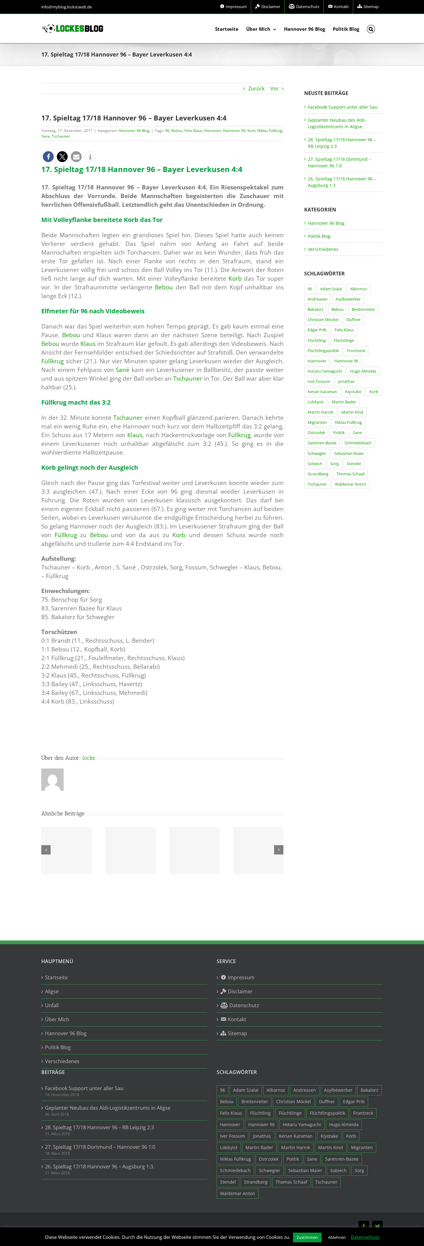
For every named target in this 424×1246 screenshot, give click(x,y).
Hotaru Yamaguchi (325, 371)
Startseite (56, 977)
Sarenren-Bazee (322, 443)
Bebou (177, 130)
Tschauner (61, 136)
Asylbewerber (348, 299)
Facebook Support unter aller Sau (342, 107)
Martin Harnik (320, 412)
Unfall (52, 1005)
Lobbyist (316, 402)
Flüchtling (317, 340)
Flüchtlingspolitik (323, 350)
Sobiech (315, 463)
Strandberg (318, 474)
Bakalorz (315, 309)
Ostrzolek (316, 432)
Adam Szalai (331, 289)
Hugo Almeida (363, 371)
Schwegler (317, 453)
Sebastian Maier (349, 453)
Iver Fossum (319, 381)
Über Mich (57, 1019)
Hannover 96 (234, 130)
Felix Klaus (193, 130)
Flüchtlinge (344, 340)
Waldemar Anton (350, 484)
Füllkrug (52, 361)
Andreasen (317, 299)
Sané (122, 370)
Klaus (88, 343)
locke (88, 757)
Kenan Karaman (322, 391)
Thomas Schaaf (350, 474)
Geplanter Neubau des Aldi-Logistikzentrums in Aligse (107, 1107)
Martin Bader (344, 402)
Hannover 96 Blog (134, 130)
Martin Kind (352, 412)
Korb (251, 130)
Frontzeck (356, 350)
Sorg (334, 463)
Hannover (212, 130)
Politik (339, 432)
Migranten (317, 422)
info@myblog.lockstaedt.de (66, 7)
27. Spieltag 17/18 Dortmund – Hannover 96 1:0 (100, 1147)
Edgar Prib (317, 330)
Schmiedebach (358, 443)
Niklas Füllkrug (269, 130)
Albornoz (358, 289)
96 (167, 130)
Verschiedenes (323, 249)
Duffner (353, 319)
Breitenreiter (363, 309)
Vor (274, 88)
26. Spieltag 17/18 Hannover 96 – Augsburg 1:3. (99, 1166)
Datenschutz (365, 1237)
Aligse (52, 991)
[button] (371, 28)
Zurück (256, 88)
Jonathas (346, 381)
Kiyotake (353, 391)
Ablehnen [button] (337, 1237)
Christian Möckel (323, 319)
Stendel (354, 463)
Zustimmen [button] (307, 1237)
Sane (45, 136)
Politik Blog (319, 236)
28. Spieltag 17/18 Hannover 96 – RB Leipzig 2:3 (99, 1127)
